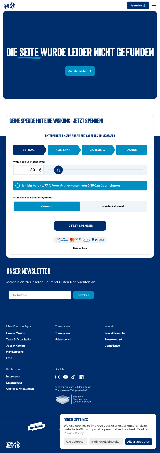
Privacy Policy (74, 433)
